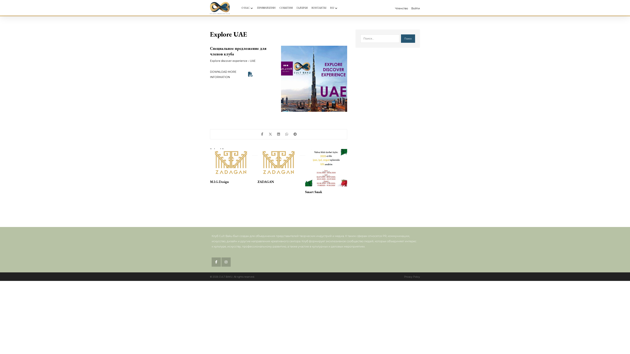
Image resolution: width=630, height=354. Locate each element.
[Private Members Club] (220, 8)
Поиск (408, 38)
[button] (250, 74)
